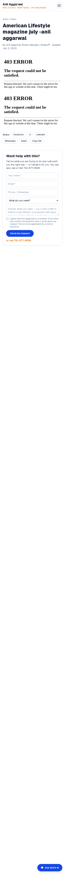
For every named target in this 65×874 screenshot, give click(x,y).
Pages (13, 19)
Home (5, 19)
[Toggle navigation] (59, 5)
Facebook (18, 134)
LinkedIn (40, 134)
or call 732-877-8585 (18, 240)
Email (23, 141)
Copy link (37, 141)
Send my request (20, 233)
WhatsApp (10, 141)
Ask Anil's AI (50, 867)
